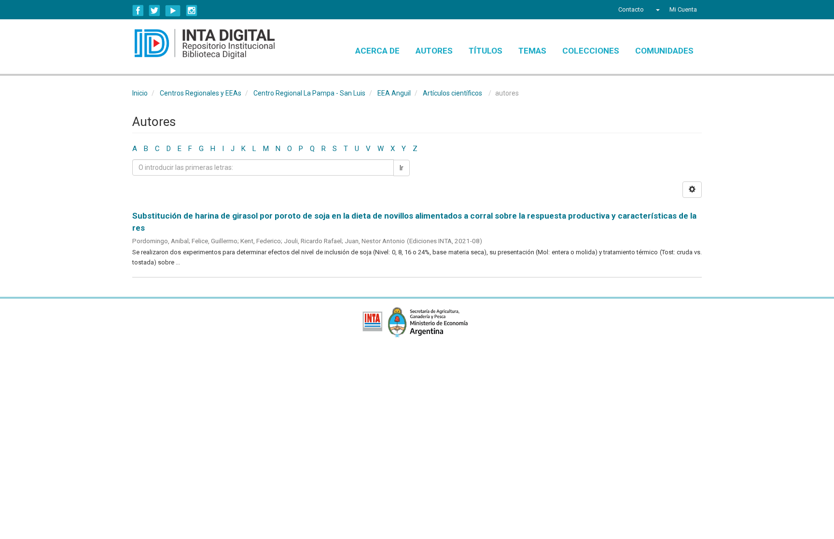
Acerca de (377, 50)
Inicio (140, 93)
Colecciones (590, 50)
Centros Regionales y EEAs (200, 93)
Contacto (631, 9)
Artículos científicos (452, 93)
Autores (434, 50)
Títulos (485, 50)
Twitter (154, 10)
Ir (401, 168)
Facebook (138, 10)
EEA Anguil (394, 93)
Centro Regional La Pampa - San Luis (309, 93)
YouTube (173, 10)
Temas (532, 50)
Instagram (191, 10)
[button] (657, 9)
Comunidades (664, 50)
